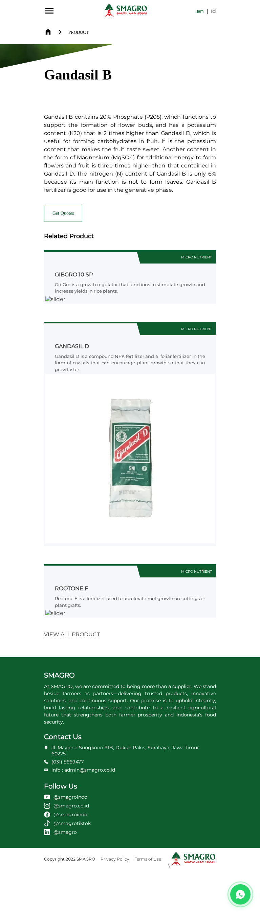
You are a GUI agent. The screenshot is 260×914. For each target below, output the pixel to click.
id (213, 11)
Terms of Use (148, 859)
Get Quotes (63, 213)
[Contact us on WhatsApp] (240, 894)
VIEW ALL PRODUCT (72, 634)
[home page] (126, 11)
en (200, 11)
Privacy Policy (115, 859)
